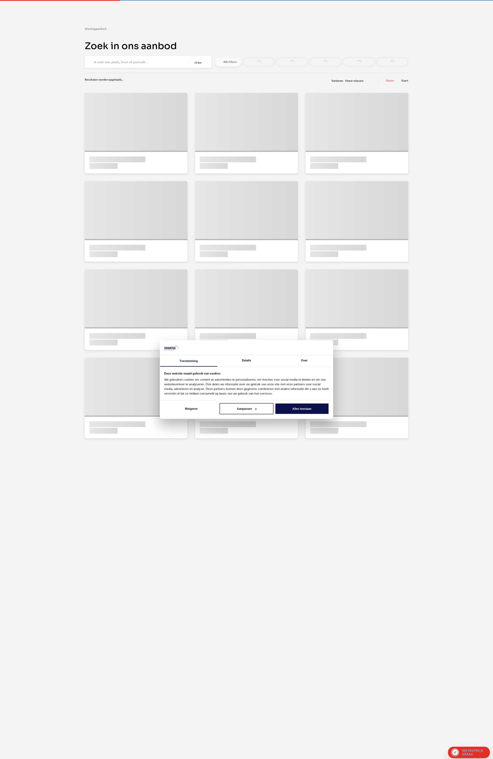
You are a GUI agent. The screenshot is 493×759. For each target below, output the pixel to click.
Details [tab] (246, 360)
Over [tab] (304, 360)
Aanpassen (244, 408)
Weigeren (191, 408)
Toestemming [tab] (188, 360)
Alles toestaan (301, 408)
